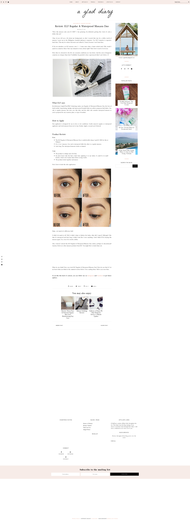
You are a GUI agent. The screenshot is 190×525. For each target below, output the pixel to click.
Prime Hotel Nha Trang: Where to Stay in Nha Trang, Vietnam (126, 152)
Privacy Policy (76, 518)
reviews (88, 23)
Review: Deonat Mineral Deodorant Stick (126, 128)
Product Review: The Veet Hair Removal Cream (126, 103)
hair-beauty (77, 23)
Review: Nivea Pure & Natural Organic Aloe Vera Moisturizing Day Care (68, 314)
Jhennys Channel (87, 426)
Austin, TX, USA (82, 29)
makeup (83, 23)
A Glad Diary (94, 518)
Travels (93, 2)
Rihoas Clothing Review (82, 312)
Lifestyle (109, 2)
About (77, 2)
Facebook (100, 276)
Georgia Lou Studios (112, 518)
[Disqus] (81, 348)
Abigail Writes (86, 430)
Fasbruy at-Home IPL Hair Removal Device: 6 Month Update (96, 314)
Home (71, 2)
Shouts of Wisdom (87, 424)
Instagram (91, 276)
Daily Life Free (87, 428)
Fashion (100, 2)
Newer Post (59, 325)
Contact (118, 2)
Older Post (104, 325)
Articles (84, 2)
